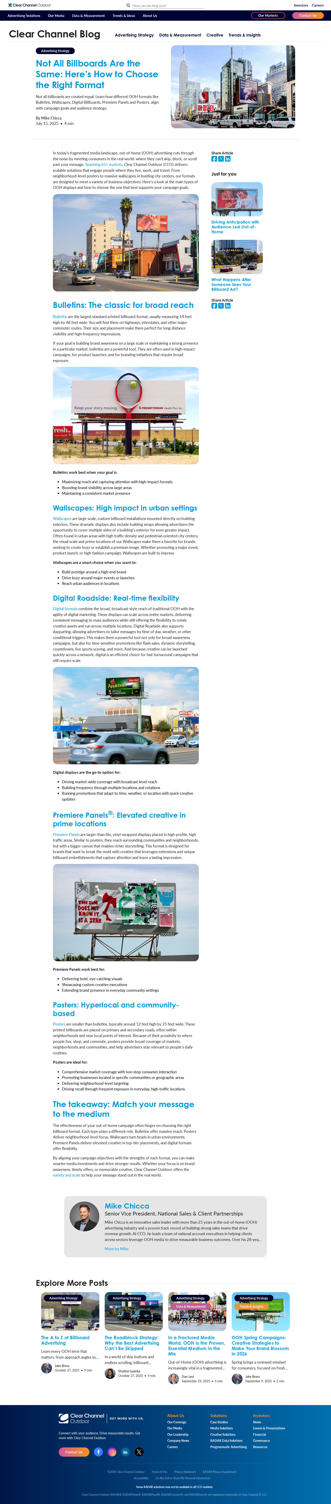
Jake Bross (62, 1366)
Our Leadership (177, 1434)
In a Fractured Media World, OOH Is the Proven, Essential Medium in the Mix (196, 1346)
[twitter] (221, 160)
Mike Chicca (127, 1205)
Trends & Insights (245, 34)
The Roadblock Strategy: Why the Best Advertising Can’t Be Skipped (132, 1343)
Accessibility (141, 1478)
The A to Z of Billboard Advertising (65, 1340)
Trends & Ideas (124, 15)
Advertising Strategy (134, 34)
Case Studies (219, 1422)
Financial (259, 1434)
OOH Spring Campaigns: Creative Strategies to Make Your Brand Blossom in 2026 (260, 1346)
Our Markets (268, 15)
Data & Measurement (88, 15)
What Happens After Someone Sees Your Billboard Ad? (231, 284)
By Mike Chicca (48, 118)
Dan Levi (188, 1376)
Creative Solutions (223, 1434)
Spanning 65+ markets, (104, 164)
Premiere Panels (66, 834)
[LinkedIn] (125, 1452)
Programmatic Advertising (228, 1446)
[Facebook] (98, 1451)
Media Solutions (221, 1428)
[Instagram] (111, 1452)
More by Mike (117, 1248)
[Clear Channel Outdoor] (29, 5)
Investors (301, 5)
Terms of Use (159, 1472)
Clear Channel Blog (54, 34)
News (257, 1422)
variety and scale (66, 1175)
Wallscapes (62, 518)
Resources (260, 1446)
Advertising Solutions (24, 15)
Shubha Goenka (129, 1371)
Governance (261, 1440)
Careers (318, 5)
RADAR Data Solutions (226, 1440)
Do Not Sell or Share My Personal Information (183, 1478)
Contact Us (308, 15)
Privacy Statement (185, 1472)
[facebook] (214, 160)
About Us (150, 15)
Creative (214, 34)
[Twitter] (139, 1451)
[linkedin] (228, 160)
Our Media (56, 15)
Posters (59, 1024)
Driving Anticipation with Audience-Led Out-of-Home (235, 227)
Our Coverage (176, 1422)
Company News (178, 1440)
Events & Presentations (269, 1428)
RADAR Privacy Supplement (219, 1472)
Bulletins (60, 316)
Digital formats (65, 608)
